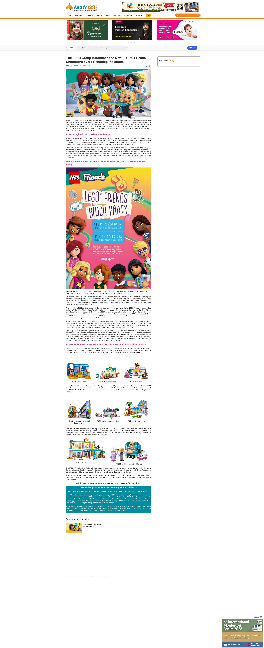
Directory (78, 15)
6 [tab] (136, 42)
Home (69, 15)
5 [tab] (135, 42)
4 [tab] (133, 42)
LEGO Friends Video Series (138, 477)
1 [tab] (128, 42)
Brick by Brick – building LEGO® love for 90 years (93, 525)
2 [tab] (130, 42)
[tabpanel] (87, 30)
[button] (148, 15)
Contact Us (128, 15)
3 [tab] (131, 42)
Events (99, 15)
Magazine (139, 15)
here (84, 483)
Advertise (116, 15)
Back (71, 47)
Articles (90, 15)
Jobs (107, 15)
